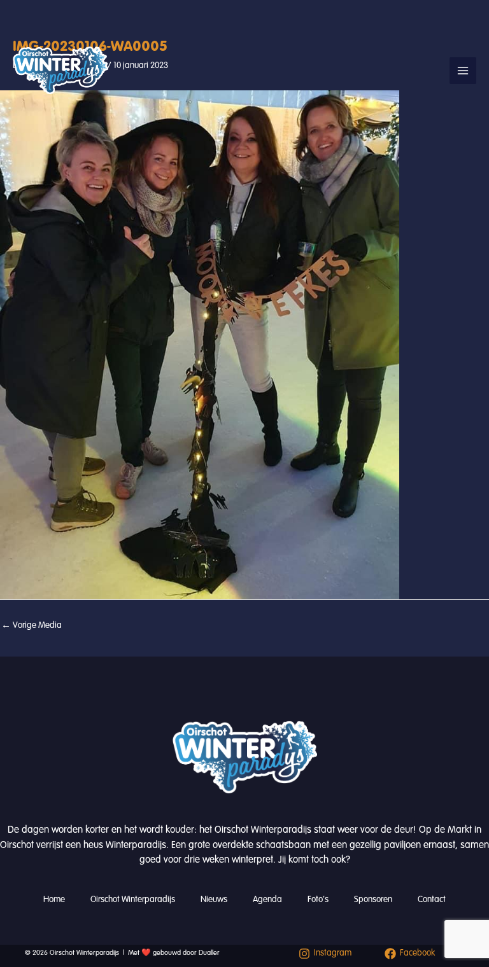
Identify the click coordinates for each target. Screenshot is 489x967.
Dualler (209, 953)
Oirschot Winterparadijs (132, 899)
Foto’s (318, 899)
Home (54, 899)
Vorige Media (31, 625)
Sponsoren (373, 899)
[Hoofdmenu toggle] (463, 70)
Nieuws (214, 899)
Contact (432, 899)
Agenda (267, 899)
